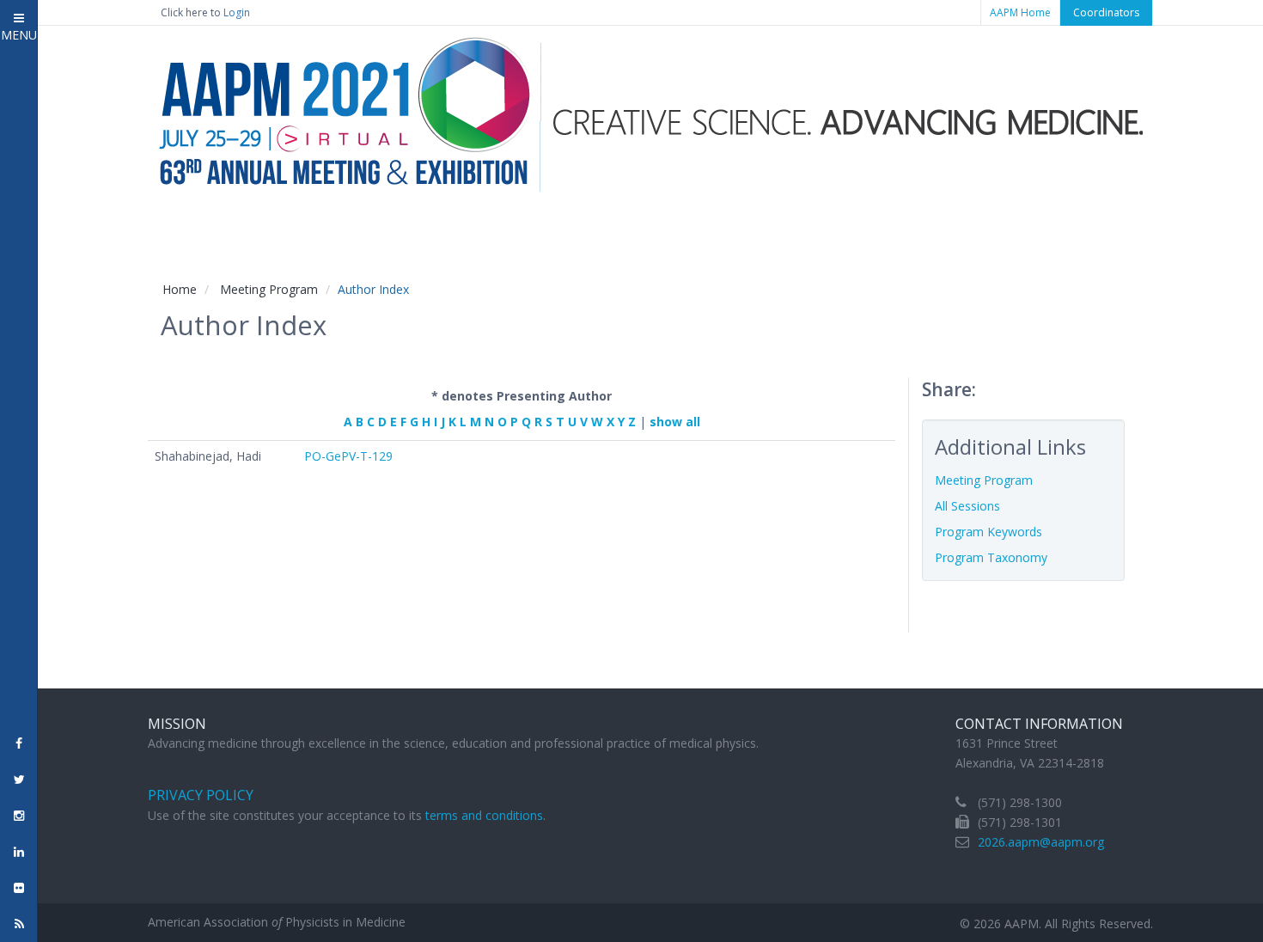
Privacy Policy (200, 795)
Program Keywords (988, 531)
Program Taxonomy (991, 557)
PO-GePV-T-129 (348, 456)
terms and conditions (484, 815)
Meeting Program (269, 289)
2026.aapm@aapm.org (1041, 842)
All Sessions (967, 506)
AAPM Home (1020, 12)
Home (179, 289)
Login (236, 12)
